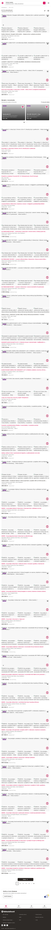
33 (33, 883)
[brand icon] (2, 3)
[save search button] (48, 10)
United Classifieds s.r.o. (11, 928)
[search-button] (44, 3)
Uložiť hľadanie (7, 896)
